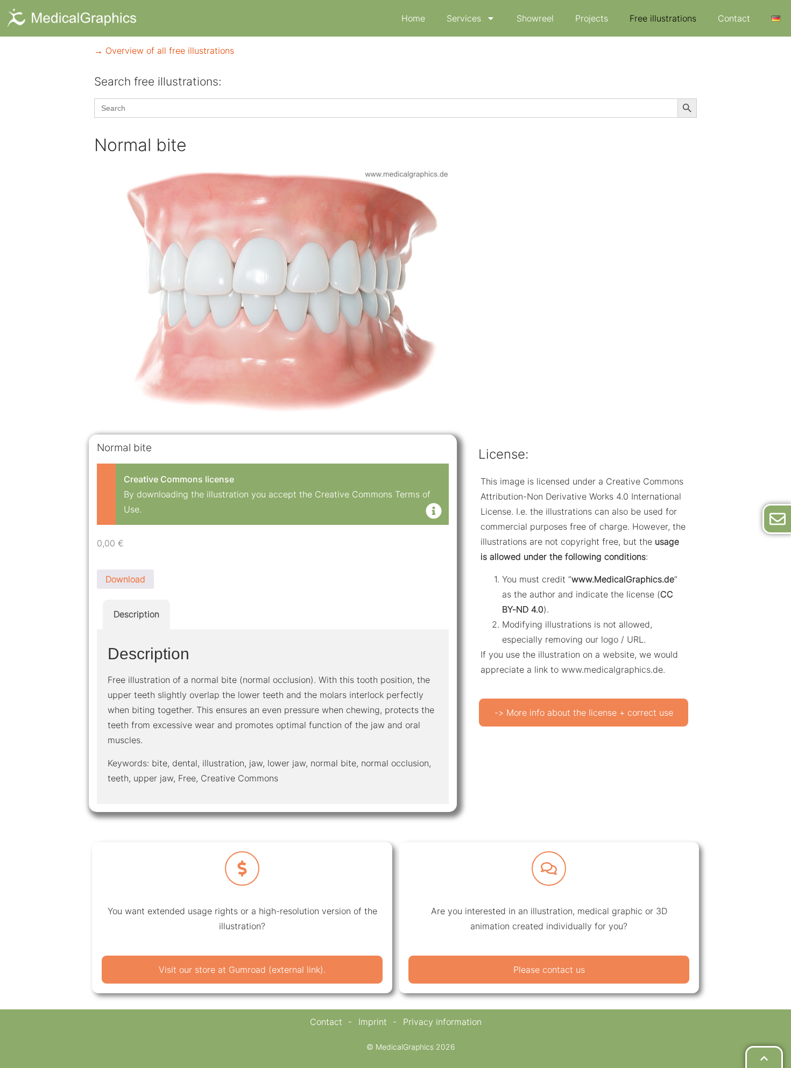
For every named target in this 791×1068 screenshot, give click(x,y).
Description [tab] (136, 614)
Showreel (535, 18)
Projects (591, 18)
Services (464, 18)
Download (125, 579)
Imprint (372, 1021)
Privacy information (442, 1021)
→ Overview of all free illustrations (164, 50)
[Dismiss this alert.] (433, 512)
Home (413, 18)
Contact (734, 18)
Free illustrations (663, 18)
